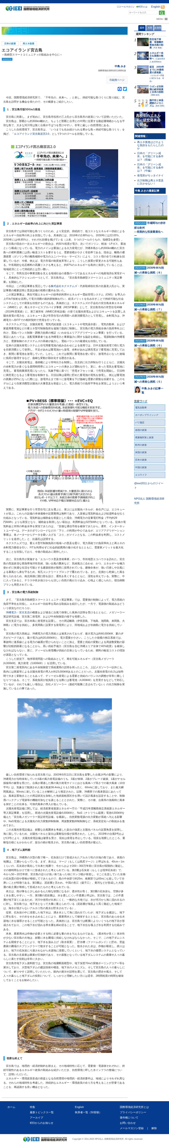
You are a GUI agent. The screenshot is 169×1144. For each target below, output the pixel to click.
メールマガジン (127, 6)
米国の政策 (141, 452)
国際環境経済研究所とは (134, 1107)
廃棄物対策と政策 (144, 437)
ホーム (11, 1107)
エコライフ (141, 474)
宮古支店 (24, 612)
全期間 (157, 27)
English (155, 6)
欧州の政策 (141, 445)
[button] (159, 19)
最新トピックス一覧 (42, 1112)
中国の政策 (141, 467)
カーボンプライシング (146, 415)
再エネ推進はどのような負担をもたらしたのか (150, 145)
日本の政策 (10, 43)
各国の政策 (141, 430)
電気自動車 (141, 407)
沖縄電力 (11, 612)
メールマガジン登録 (132, 1128)
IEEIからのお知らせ (41, 1123)
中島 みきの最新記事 (147, 190)
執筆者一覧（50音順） (88, 1112)
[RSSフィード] (163, 6)
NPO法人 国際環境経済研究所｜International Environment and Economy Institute (28, 9)
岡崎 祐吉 (155, 95)
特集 (32, 1107)
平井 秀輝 (157, 48)
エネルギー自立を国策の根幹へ (156, 56)
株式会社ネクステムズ (64, 286)
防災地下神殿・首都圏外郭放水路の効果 (156, 43)
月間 (150, 27)
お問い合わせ (128, 1123)
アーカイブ (36, 1117)
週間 (142, 27)
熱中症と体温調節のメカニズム (156, 103)
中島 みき (120, 66)
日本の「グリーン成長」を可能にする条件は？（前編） (150, 156)
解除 (154, 1128)
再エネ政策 (28, 43)
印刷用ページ (117, 80)
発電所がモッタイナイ (150, 175)
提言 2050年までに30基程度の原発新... (157, 69)
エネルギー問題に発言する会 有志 (157, 78)
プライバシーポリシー (133, 1112)
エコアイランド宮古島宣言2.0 (31, 133)
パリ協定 (139, 422)
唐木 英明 (160, 106)
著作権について (129, 1117)
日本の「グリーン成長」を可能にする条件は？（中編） (150, 167)
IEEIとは (143, 6)
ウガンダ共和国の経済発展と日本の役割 (156, 89)
